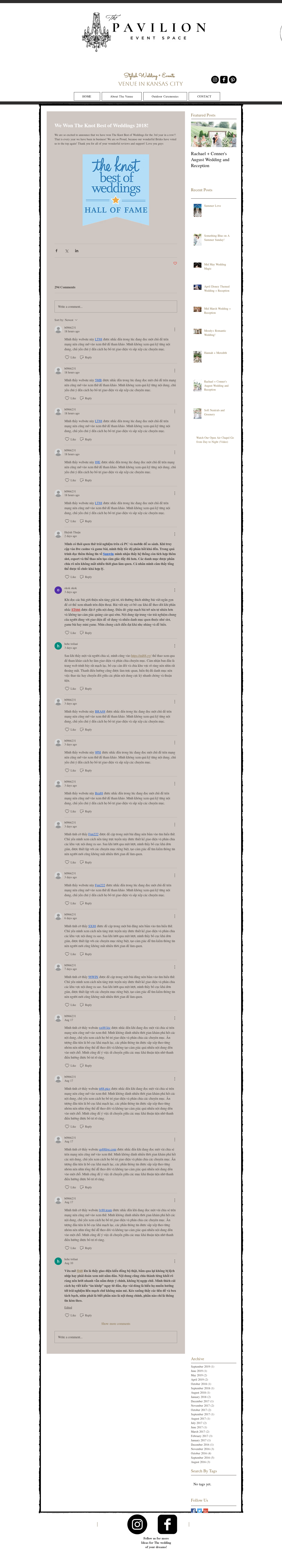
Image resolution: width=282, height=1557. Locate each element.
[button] (122, 96)
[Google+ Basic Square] (205, 1510)
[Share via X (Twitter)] (67, 251)
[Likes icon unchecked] (67, 357)
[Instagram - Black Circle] (215, 79)
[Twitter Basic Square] (199, 1510)
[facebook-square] (224, 79)
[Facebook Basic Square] (193, 1510)
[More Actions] (174, 329)
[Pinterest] (233, 79)
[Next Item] (230, 134)
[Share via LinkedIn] (77, 251)
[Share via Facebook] (56, 251)
